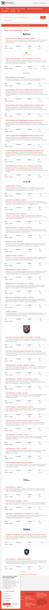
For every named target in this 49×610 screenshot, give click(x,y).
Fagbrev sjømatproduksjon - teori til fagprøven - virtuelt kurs (23, 59)
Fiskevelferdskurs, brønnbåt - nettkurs (17, 393)
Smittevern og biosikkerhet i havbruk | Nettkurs (20, 297)
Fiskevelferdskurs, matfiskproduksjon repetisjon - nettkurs (22, 421)
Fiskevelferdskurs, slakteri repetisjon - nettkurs (19, 462)
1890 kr (40, 293)
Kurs (2, 8)
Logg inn (36, 3)
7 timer (29, 195)
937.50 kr (40, 100)
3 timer (29, 523)
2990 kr (40, 209)
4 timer (29, 293)
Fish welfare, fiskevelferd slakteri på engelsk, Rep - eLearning (23, 351)
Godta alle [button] (6, 604)
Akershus (12, 11)
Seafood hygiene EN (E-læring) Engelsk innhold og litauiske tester (25, 135)
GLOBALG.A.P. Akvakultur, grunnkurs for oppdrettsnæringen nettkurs (26, 534)
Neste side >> (24, 572)
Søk (43, 17)
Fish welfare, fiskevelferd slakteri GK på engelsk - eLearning (23, 337)
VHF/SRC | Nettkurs (11, 311)
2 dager (29, 496)
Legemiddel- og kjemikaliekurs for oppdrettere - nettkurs (22, 513)
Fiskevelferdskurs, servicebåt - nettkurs (17, 435)
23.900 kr (45, 68)
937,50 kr (40, 176)
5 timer (29, 209)
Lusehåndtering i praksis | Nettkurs (16, 214)
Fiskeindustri (5, 11)
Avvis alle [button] (15, 604)
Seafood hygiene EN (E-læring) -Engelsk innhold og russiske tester (25, 150)
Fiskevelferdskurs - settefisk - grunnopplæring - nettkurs (22, 379)
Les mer (12, 588)
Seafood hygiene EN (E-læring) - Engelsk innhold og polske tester (24, 90)
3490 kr (40, 265)
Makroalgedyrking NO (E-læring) (15, 77)
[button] (11, 606)
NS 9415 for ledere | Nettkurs (14, 241)
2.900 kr (40, 509)
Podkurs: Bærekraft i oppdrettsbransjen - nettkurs (20, 38)
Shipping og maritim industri (35, 8)
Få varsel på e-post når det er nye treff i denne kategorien (24, 574)
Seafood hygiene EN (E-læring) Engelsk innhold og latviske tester (24, 120)
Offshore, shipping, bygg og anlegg (15, 8)
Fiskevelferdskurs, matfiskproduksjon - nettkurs (19, 407)
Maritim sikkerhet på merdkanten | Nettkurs (19, 227)
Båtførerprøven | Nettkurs (13, 186)
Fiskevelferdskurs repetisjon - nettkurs (17, 501)
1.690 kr (40, 523)
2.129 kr (40, 48)
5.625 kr (40, 85)
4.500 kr (40, 346)
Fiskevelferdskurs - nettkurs (14, 487)
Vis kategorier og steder (24, 25)
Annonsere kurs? (43, 3)
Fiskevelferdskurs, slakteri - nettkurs (16, 448)
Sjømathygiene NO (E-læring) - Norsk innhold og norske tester (24, 166)
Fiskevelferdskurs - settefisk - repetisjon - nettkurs (20, 365)
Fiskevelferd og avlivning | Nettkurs (16, 200)
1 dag (29, 346)
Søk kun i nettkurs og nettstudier (10, 20)
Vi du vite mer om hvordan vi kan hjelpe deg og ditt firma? (30, 604)
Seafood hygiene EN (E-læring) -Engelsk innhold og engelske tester (25, 105)
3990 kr (40, 251)
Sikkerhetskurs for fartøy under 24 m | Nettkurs (20, 283)
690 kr (41, 195)
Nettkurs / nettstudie (9, 48)
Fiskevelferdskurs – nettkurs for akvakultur (18, 559)
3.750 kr (40, 360)
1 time (29, 48)
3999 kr (40, 568)
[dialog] (10, 591)
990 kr (41, 321)
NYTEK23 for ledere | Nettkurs (14, 255)
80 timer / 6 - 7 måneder (33, 68)
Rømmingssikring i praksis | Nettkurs (16, 269)
